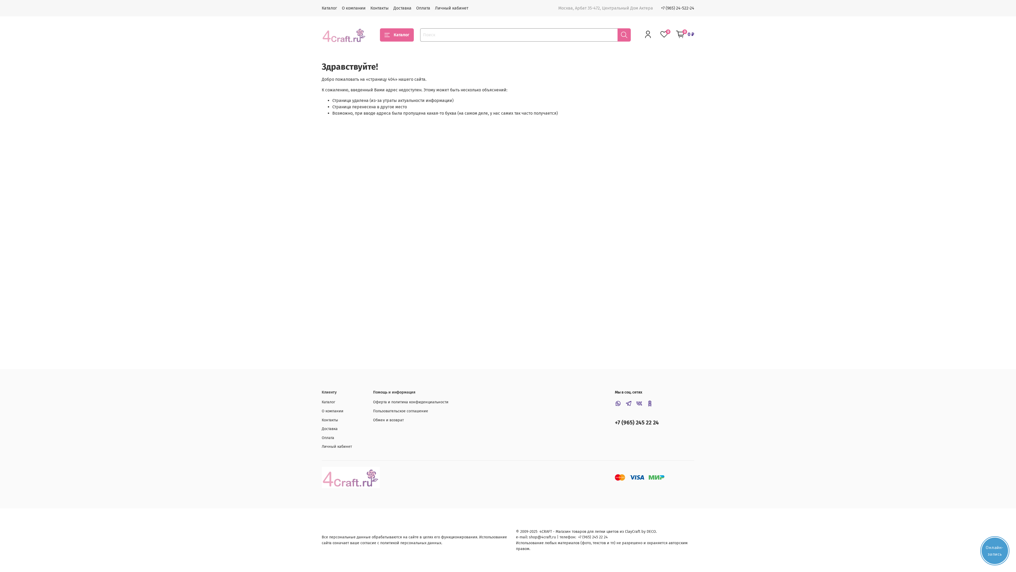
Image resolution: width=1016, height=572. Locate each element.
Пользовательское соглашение (400, 411)
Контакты (379, 8)
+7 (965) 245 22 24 (637, 422)
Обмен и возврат (388, 420)
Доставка (402, 8)
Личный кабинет (451, 8)
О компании (354, 8)
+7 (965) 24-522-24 (677, 8)
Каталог (329, 8)
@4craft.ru (546, 537)
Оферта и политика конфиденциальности (410, 402)
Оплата (423, 8)
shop (533, 537)
